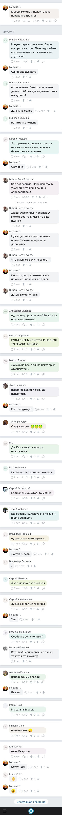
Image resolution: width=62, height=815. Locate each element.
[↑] (43, 20)
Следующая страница (31, 801)
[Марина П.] (6, 8)
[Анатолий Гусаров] (6, 673)
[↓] (49, 20)
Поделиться (55, 20)
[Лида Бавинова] (6, 386)
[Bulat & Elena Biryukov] (6, 180)
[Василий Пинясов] (6, 648)
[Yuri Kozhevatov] (6, 422)
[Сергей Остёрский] (6, 489)
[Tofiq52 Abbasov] (6, 510)
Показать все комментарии (31, 202)
